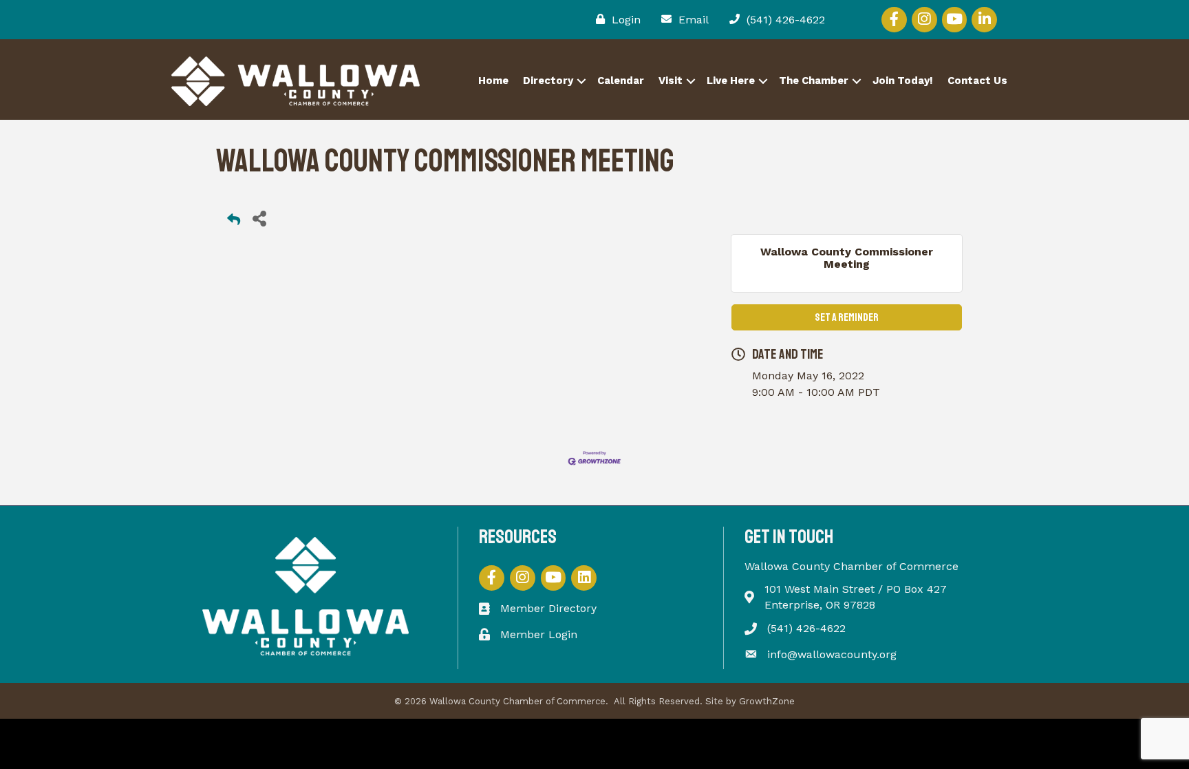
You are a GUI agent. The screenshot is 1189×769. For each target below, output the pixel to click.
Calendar (620, 80)
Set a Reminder (847, 317)
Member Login (538, 634)
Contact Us (977, 80)
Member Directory (548, 608)
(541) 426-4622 (806, 628)
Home (493, 80)
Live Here (731, 80)
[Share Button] (259, 217)
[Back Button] (233, 222)
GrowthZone (767, 701)
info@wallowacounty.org (832, 654)
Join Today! (902, 80)
